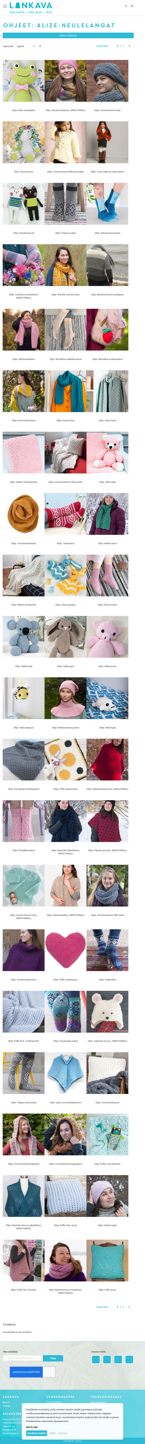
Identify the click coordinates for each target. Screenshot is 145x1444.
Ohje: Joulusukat (65, 543)
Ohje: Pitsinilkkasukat (23, 850)
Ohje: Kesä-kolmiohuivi (24, 420)
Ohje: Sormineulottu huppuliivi (23, 1163)
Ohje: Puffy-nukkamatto (65, 789)
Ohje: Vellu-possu (107, 666)
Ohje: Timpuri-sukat (65, 233)
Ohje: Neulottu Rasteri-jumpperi (107, 294)
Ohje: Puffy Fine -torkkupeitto (23, 1040)
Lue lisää (62, 1433)
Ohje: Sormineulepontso (23, 979)
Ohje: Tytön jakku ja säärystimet (107, 171)
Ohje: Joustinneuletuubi (23, 543)
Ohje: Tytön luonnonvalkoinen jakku (65, 171)
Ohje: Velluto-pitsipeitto (23, 604)
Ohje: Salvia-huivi (107, 420)
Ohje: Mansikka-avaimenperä (107, 359)
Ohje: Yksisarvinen (23, 171)
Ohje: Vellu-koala (23, 666)
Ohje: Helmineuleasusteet (65, 727)
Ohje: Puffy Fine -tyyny (65, 1225)
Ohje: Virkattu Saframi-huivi (65, 294)
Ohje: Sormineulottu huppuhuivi (65, 1163)
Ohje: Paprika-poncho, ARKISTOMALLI (107, 850)
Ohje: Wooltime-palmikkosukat (66, 359)
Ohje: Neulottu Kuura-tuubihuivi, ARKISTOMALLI (65, 1291)
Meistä (6, 1402)
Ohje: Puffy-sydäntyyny (65, 979)
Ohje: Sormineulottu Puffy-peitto (65, 482)
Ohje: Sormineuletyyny (107, 1102)
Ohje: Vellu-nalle (107, 482)
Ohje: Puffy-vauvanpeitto (107, 1163)
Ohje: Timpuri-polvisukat (23, 1102)
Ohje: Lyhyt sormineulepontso (65, 1102)
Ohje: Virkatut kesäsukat (107, 233)
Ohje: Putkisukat (107, 979)
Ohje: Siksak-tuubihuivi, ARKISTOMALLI (65, 110)
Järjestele (8, 46)
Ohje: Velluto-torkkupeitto (23, 482)
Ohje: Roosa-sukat (107, 604)
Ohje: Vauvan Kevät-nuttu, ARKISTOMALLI (23, 916)
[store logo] (31, 7)
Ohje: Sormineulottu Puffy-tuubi (107, 915)
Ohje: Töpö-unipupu (65, 604)
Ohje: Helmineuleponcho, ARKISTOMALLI (107, 789)
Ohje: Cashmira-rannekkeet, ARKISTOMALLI (23, 296)
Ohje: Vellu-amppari (23, 727)
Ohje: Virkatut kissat (23, 233)
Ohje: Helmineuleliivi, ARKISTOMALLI (65, 915)
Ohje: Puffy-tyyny (107, 1289)
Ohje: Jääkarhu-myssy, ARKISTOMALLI (107, 1040)
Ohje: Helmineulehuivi (23, 359)
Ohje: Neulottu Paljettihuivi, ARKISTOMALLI (65, 852)
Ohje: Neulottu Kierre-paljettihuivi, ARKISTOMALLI (24, 1227)
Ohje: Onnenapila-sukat (65, 1040)
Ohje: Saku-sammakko (23, 110)
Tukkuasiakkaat (98, 1402)
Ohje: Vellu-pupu (65, 666)
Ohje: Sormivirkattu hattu (107, 110)
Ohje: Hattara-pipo (107, 1225)
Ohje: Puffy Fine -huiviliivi (23, 1289)
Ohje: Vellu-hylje (107, 727)
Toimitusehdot (54, 1402)
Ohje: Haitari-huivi (65, 420)
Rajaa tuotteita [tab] (68, 35)
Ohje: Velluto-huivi (107, 543)
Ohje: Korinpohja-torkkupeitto (23, 789)
